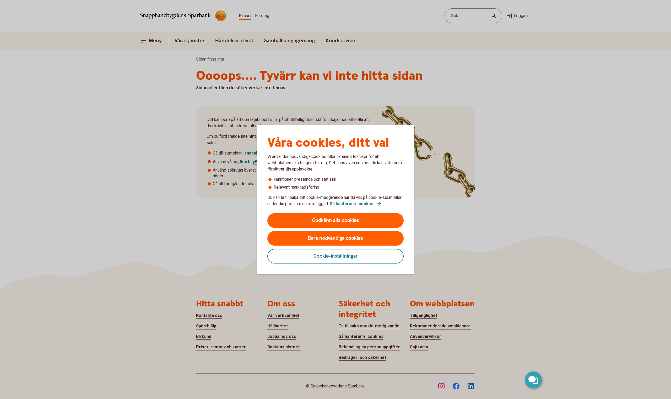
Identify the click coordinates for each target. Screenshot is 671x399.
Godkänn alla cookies (335, 220)
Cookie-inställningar (335, 256)
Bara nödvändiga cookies (335, 238)
